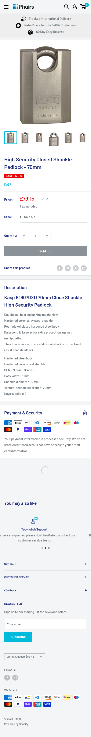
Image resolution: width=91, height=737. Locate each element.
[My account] (75, 6)
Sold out (45, 251)
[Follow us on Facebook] (7, 678)
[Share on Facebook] (60, 268)
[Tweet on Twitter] (76, 268)
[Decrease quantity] (24, 235)
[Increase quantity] (46, 235)
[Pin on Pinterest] (68, 268)
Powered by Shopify (16, 724)
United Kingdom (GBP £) (21, 656)
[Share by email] (84, 268)
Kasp (7, 184)
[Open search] (66, 6)
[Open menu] (6, 7)
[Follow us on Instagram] (15, 678)
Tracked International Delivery (50, 18)
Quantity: (10, 235)
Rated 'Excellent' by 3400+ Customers (50, 25)
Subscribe (18, 637)
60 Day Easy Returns (50, 32)
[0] (83, 6)
